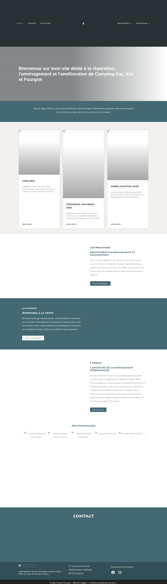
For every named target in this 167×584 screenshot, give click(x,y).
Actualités (45, 23)
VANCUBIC (28, 181)
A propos (32, 23)
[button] (21, 435)
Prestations (141, 23)
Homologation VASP (125, 186)
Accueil (19, 23)
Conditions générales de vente (103, 582)
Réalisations (123, 23)
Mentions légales (80, 582)
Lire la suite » (27, 224)
